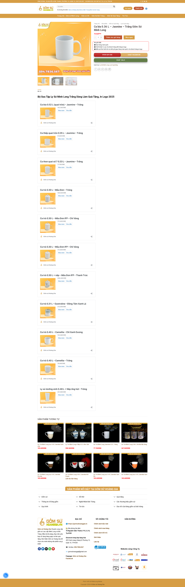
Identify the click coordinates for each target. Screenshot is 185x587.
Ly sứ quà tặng (125, 23)
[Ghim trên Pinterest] (106, 69)
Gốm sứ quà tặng (114, 23)
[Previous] (41, 48)
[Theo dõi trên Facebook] (141, 1)
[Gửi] (114, 6)
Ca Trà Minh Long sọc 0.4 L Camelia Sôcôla (49, 475)
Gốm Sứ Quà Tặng (113, 16)
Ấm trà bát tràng (95, 10)
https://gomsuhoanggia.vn (77, 524)
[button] (40, 73)
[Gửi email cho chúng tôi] (146, 1)
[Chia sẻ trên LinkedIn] (109, 69)
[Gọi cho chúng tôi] (49, 548)
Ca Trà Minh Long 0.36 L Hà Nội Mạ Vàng (134, 444)
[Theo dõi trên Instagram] (142, 1)
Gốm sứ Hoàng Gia (74, 10)
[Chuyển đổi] (39, 497)
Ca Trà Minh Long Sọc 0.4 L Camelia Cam (134, 474)
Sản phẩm (104, 23)
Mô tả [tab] (39, 91)
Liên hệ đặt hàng (72, 479)
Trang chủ (60, 16)
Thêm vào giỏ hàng (113, 37)
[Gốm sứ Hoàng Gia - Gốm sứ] (46, 8)
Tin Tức (125, 16)
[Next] (87, 48)
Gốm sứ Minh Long (72, 16)
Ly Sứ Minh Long (104, 65)
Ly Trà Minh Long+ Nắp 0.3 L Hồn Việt (77, 444)
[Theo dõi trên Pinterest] (53, 548)
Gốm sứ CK (85, 16)
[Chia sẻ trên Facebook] (95, 69)
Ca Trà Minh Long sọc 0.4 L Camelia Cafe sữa (50, 445)
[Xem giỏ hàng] (146, 8)
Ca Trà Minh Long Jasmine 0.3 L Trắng (105, 444)
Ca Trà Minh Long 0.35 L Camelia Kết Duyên (77, 475)
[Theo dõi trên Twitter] (144, 1)
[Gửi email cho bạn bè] (102, 69)
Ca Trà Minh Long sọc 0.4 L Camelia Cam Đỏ (106, 475)
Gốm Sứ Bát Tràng (98, 16)
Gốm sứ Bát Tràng (84, 10)
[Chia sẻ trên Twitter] (99, 69)
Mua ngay (129, 37)
